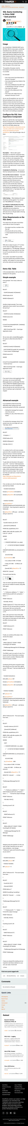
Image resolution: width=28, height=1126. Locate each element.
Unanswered (14, 1003)
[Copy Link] (24, 26)
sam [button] (4, 975)
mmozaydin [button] (6, 1060)
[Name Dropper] (9, 23)
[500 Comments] (11, 23)
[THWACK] (10, 1)
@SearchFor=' (8, 512)
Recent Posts (4, 998)
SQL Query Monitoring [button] (11, 975)
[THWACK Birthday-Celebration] (15, 23)
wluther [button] (6, 1030)
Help (2, 1007)
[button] (4, 20)
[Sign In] (25, 1)
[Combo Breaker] (7, 23)
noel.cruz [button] (6, 1073)
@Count (10, 679)
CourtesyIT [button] (6, 1045)
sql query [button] (22, 975)
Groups (3, 1005)
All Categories (4, 996)
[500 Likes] (13, 23)
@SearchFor (10, 494)
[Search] (23, 1)
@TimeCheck (10, 491)
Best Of (3, 1009)
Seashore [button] (8, 19)
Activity (3, 1000)
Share (5, 967)
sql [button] (18, 975)
